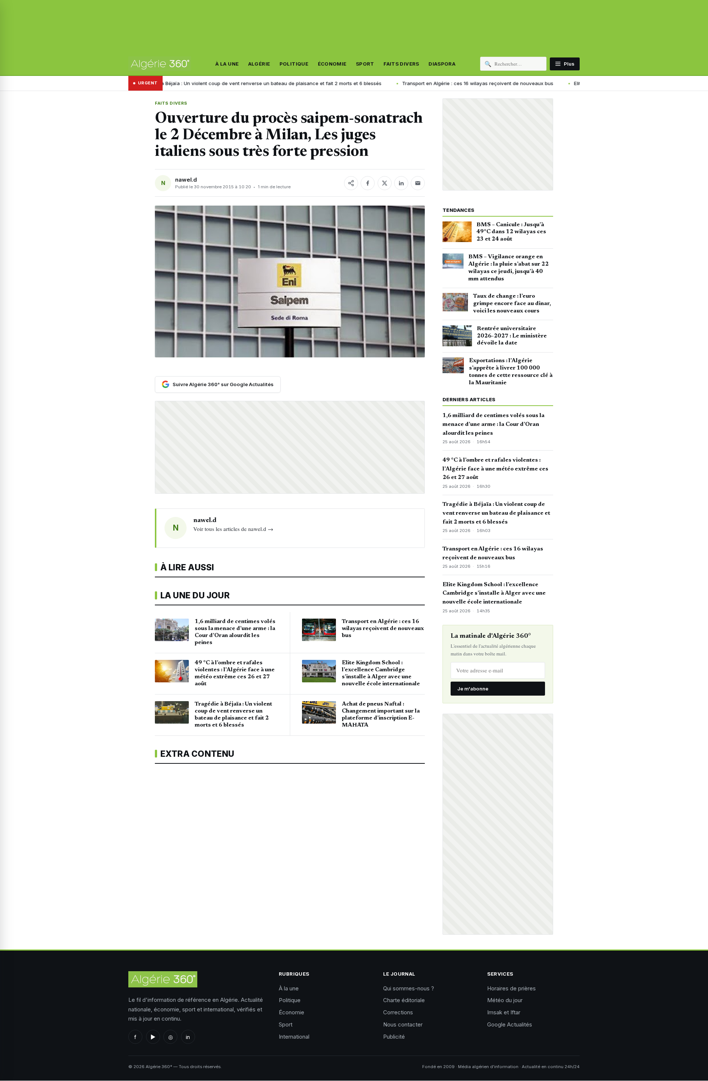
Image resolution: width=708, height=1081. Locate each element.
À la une (227, 64)
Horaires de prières (511, 988)
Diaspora (441, 64)
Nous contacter (403, 1024)
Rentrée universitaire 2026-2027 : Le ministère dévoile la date (512, 336)
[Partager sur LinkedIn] (401, 183)
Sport (365, 64)
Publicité (394, 1036)
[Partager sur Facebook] (368, 183)
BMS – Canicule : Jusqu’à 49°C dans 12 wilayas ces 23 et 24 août (511, 232)
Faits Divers (401, 64)
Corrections (398, 1012)
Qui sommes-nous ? (408, 988)
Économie (332, 64)
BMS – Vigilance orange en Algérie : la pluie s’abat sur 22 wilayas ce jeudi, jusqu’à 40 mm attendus (508, 267)
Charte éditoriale (404, 1000)
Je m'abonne (472, 689)
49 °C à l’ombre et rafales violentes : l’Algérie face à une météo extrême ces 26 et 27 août (495, 469)
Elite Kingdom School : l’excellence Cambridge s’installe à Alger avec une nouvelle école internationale (494, 593)
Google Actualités (509, 1024)
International (294, 1036)
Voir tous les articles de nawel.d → (233, 528)
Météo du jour (505, 1000)
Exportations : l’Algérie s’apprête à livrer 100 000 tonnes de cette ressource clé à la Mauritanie (511, 371)
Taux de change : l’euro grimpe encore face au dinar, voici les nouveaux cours (512, 303)
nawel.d (186, 179)
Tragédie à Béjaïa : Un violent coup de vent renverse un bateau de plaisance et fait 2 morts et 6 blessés (190, 83)
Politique (294, 64)
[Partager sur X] (385, 183)
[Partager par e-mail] (418, 183)
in (188, 1036)
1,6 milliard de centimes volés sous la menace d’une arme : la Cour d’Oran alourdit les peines (493, 424)
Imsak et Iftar (503, 1012)
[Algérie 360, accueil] (159, 63)
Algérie (259, 64)
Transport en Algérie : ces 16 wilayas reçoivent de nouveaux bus (407, 83)
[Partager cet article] (351, 183)
